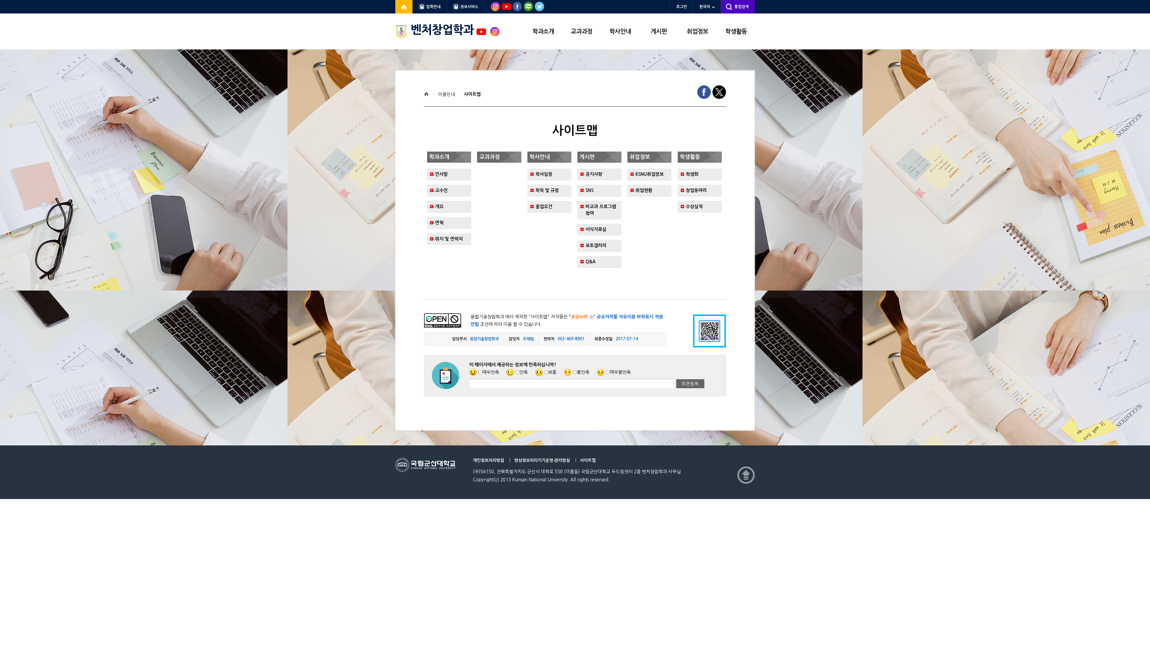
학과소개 (543, 31)
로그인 (681, 7)
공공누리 (579, 317)
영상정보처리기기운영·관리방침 (542, 460)
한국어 (704, 7)
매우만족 (490, 372)
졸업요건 (543, 206)
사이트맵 (472, 94)
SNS (589, 190)
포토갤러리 (595, 245)
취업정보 (697, 31)
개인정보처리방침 (488, 460)
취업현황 (643, 190)
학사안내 (620, 31)
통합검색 (741, 7)
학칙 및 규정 (547, 190)
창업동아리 (696, 190)
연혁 (439, 222)
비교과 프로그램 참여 (600, 209)
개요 (439, 206)
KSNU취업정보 (649, 174)
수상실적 (694, 206)
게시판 (659, 31)
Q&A (590, 261)
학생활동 (736, 31)
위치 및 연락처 (449, 239)
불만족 (583, 372)
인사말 (441, 174)
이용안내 (446, 94)
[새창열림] (404, 6)
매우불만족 (620, 372)
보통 (552, 372)
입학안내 (433, 7)
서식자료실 (595, 229)
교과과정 (581, 31)
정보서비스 (469, 7)
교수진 (441, 190)
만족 (523, 372)
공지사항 (593, 174)
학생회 (692, 174)
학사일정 (543, 174)
